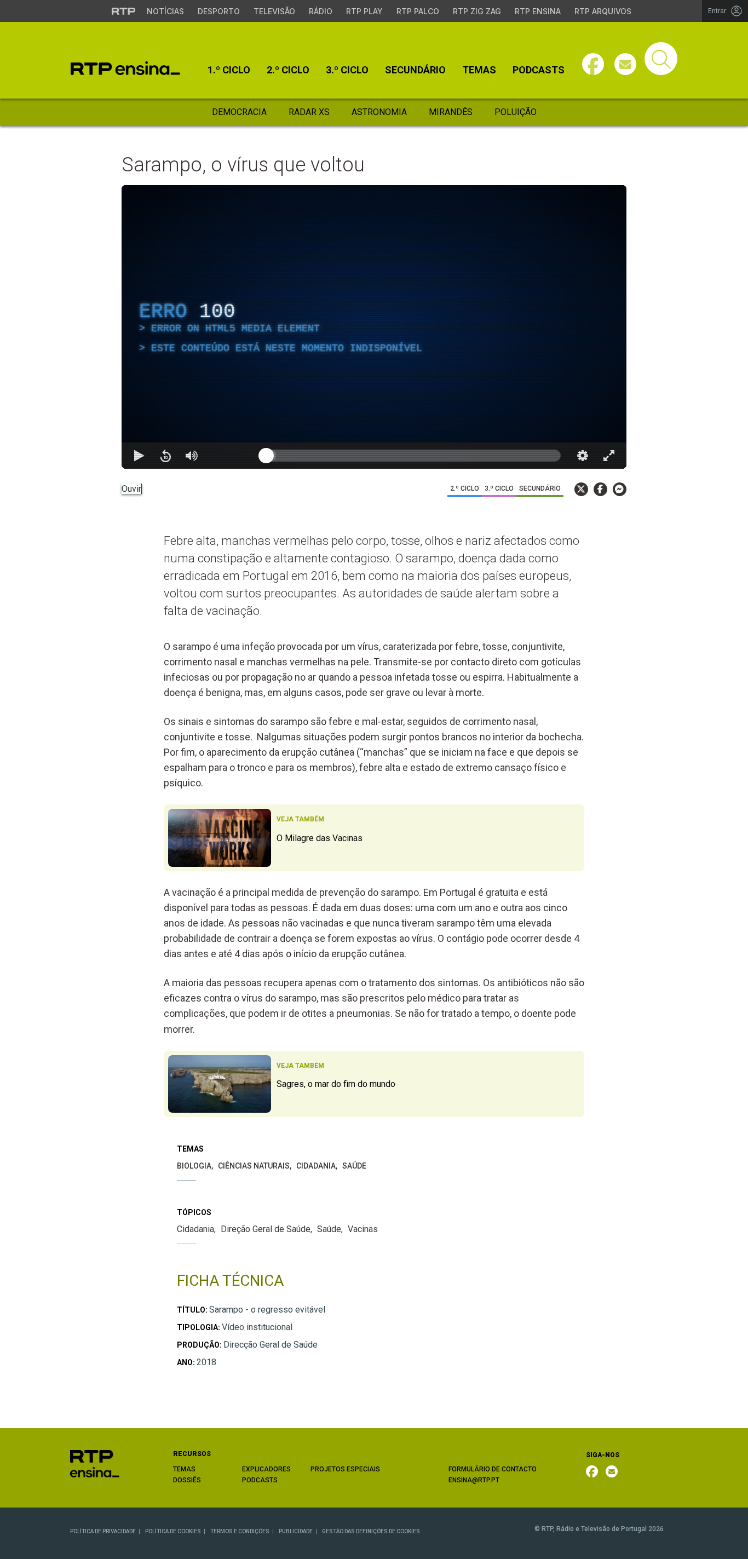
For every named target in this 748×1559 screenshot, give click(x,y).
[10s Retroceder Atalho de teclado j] (165, 455)
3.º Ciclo (347, 70)
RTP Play (364, 11)
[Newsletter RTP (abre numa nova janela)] (612, 1471)
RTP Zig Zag (477, 11)
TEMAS (184, 1469)
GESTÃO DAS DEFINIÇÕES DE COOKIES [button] (371, 1531)
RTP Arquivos (602, 11)
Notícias (165, 11)
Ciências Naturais (254, 1165)
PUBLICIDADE (296, 1531)
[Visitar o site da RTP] (124, 11)
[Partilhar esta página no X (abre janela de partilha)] (581, 489)
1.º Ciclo (229, 70)
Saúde (354, 1165)
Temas (479, 70)
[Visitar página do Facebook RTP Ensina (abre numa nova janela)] (593, 64)
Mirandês (451, 112)
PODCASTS (260, 1480)
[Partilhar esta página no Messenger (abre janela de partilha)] (619, 489)
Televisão (274, 11)
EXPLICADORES (266, 1469)
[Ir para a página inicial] (94, 1463)
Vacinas (363, 1229)
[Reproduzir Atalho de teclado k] (139, 455)
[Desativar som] (192, 455)
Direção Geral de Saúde (265, 1229)
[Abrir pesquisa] (661, 58)
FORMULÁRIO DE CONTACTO (492, 1469)
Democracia (239, 112)
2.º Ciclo (288, 70)
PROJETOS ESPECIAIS (345, 1469)
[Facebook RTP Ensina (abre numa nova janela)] (592, 1471)
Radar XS (309, 112)
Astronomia (379, 112)
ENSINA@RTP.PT (473, 1480)
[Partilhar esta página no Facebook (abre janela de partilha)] (600, 489)
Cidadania (316, 1165)
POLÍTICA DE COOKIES (173, 1531)
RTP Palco (417, 11)
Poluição (515, 112)
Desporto (219, 11)
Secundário (415, 70)
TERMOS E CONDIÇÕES (239, 1531)
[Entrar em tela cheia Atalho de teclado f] (609, 455)
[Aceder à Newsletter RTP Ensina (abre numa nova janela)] (625, 64)
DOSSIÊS (187, 1480)
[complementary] (374, 327)
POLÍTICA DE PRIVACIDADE (103, 1531)
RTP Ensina (538, 11)
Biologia (194, 1165)
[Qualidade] (582, 455)
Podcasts (539, 70)
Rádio (320, 11)
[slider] (413, 455)
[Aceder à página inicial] (125, 68)
